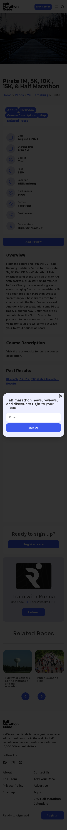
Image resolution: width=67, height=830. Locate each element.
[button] (61, 396)
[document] (33, 415)
